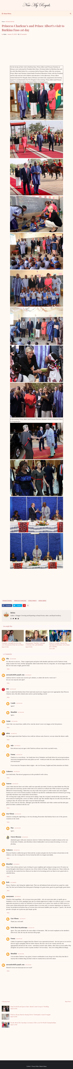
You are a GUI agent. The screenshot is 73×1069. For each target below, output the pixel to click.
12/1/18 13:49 (19, 703)
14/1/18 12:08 (21, 953)
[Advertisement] (36, 50)
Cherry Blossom (16, 837)
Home (3, 21)
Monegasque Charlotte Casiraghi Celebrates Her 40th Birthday (35, 644)
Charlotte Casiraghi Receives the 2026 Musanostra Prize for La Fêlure (13, 644)
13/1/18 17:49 (31, 927)
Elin (7, 659)
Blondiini (14, 712)
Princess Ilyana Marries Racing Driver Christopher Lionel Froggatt (30, 1015)
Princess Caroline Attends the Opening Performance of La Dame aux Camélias (59, 644)
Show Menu (7, 13)
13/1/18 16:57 (22, 918)
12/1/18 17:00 (17, 828)
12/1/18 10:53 (28, 675)
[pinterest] (18, 619)
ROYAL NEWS (42, 600)
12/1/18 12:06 (14, 721)
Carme (8, 721)
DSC (7, 689)
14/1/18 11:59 (19, 754)
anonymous (10, 896)
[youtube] (15, 619)
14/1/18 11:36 (19, 938)
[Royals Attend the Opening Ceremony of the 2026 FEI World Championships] (5, 1025)
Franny (13, 754)
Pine (12, 828)
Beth (7, 882)
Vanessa (8, 783)
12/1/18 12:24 (16, 771)
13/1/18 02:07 (18, 896)
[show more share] (27, 605)
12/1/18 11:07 (13, 689)
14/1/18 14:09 (28, 964)
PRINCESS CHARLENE (20, 600)
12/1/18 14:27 (15, 783)
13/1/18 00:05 (13, 882)
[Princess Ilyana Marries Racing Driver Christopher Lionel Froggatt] (5, 1017)
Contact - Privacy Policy (33, 1066)
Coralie (13, 703)
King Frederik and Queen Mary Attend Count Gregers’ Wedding (29, 1006)
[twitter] (13, 619)
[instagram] (10, 619)
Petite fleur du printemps (19, 927)
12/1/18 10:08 (13, 658)
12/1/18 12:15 (14, 733)
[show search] (70, 13)
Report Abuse (43, 1066)
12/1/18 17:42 (16, 850)
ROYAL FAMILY (32, 600)
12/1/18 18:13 (17, 745)
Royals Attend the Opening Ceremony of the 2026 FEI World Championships (33, 1023)
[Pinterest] (24, 605)
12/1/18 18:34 (16, 864)
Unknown (9, 771)
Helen (12, 612)
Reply (8, 669)
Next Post (67, 1001)
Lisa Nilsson (10, 814)
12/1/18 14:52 (18, 813)
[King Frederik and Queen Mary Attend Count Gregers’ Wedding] (5, 1009)
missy (8, 733)
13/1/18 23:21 (25, 837)
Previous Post (6, 1001)
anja (12, 745)
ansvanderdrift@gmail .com (15, 675)
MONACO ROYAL (10, 21)
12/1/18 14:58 (21, 712)
